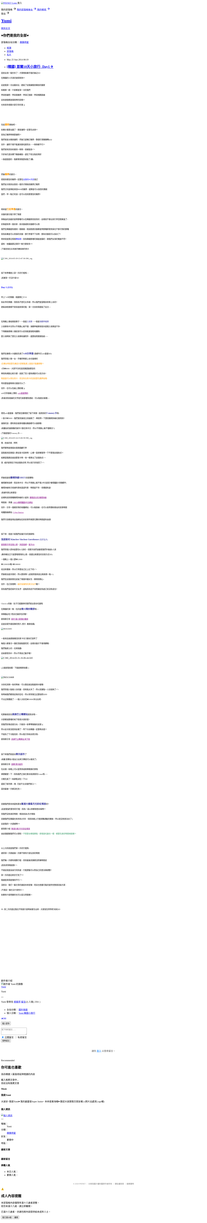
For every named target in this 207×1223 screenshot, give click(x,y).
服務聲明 (130, 1184)
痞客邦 (17, 1002)
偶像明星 (24, 42)
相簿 (9, 48)
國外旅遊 (23, 1010)
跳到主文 (5, 28)
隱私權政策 (119, 1184)
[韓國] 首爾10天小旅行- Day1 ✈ (30, 66)
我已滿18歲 (7, 1217)
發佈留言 (6, 1041)
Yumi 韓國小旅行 (27, 1013)
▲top (3, 1018)
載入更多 (6, 1023)
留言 (23, 1002)
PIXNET (82, 1184)
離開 (16, 1217)
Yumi (6, 20)
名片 (9, 55)
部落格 (10, 51)
